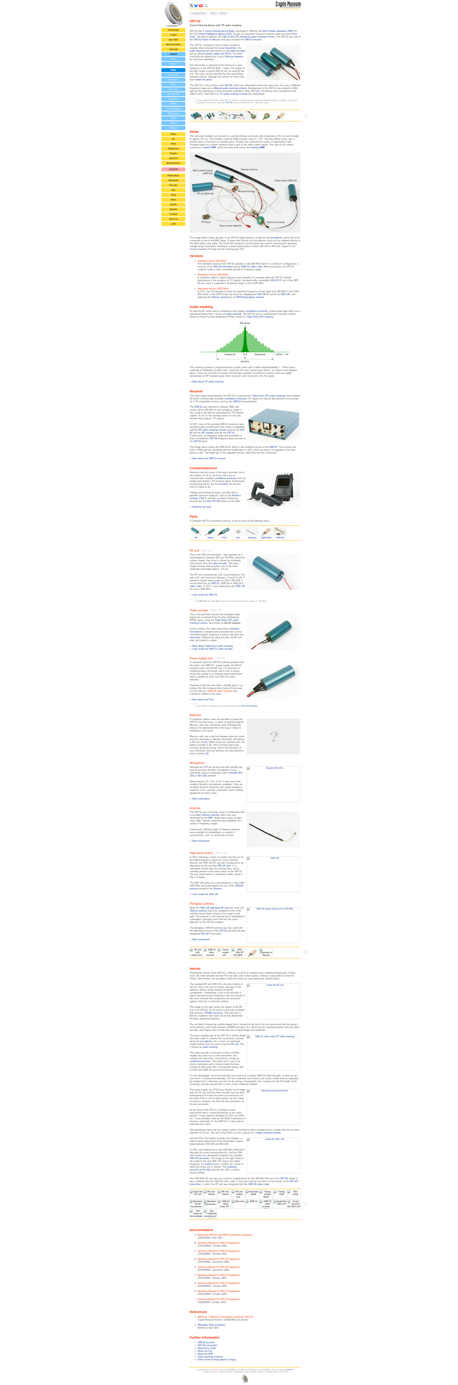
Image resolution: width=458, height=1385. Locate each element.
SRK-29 (261, 294)
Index (173, 59)
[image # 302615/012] (210, 952)
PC (173, 139)
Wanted (173, 209)
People (173, 153)
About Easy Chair (207, 1348)
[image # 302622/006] (252, 1204)
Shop (173, 195)
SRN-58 (280, 537)
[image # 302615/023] (224, 115)
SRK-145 (285, 294)
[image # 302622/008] (266, 1204)
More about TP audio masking (207, 381)
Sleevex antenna (220, 297)
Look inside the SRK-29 (204, 594)
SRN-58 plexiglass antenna (250, 297)
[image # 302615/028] (210, 1204)
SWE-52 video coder (251, 266)
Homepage (173, 30)
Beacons (173, 89)
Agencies (173, 158)
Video (210, 537)
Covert (173, 54)
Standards (173, 180)
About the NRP (205, 1353)
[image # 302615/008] (252, 1194)
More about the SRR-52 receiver (209, 458)
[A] (257, 91)
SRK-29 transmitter (223, 266)
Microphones (173, 94)
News (173, 199)
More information (201, 798)
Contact (173, 214)
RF (196, 537)
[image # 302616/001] (210, 115)
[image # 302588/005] (280, 1204)
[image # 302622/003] (238, 1204)
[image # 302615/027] (196, 1204)
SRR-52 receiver (206, 1342)
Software (173, 128)
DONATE (173, 169)
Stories (173, 123)
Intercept (173, 49)
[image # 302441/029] (266, 952)
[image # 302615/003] (196, 952)
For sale (173, 185)
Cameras (173, 75)
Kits (173, 190)
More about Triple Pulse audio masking (212, 646)
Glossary (173, 64)
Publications (173, 175)
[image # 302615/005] (210, 1194)
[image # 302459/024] (210, 1213)
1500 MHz (266, 537)
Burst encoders (173, 44)
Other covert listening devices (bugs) (217, 1359)
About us (173, 219)
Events (173, 204)
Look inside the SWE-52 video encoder (212, 648)
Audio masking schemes (210, 1356)
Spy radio (173, 39)
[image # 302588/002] (280, 115)
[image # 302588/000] (238, 952)
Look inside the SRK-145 (205, 894)
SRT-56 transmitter (207, 1345)
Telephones (173, 148)
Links (173, 224)
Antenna (252, 537)
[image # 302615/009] (238, 1194)
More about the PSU (202, 699)
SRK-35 (274, 280)
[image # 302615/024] (238, 115)
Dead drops (173, 113)
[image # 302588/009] (196, 1213)
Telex (173, 144)
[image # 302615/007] (224, 1194)
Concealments (173, 108)
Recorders (173, 79)
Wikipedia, (211, 1325)
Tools (173, 118)
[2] (206, 742)
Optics (173, 104)
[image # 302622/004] (224, 1204)
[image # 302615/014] (266, 115)
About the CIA (205, 1351)
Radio (173, 84)
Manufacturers (173, 163)
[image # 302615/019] (294, 1194)
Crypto (173, 35)
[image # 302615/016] (224, 952)
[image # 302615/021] (196, 115)
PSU (224, 537)
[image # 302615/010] (266, 1194)
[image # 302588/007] (294, 1204)
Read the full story (201, 506)
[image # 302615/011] (280, 1194)
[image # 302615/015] (252, 115)
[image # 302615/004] (196, 1194)
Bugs (173, 70)
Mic (238, 537)
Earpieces (173, 99)
